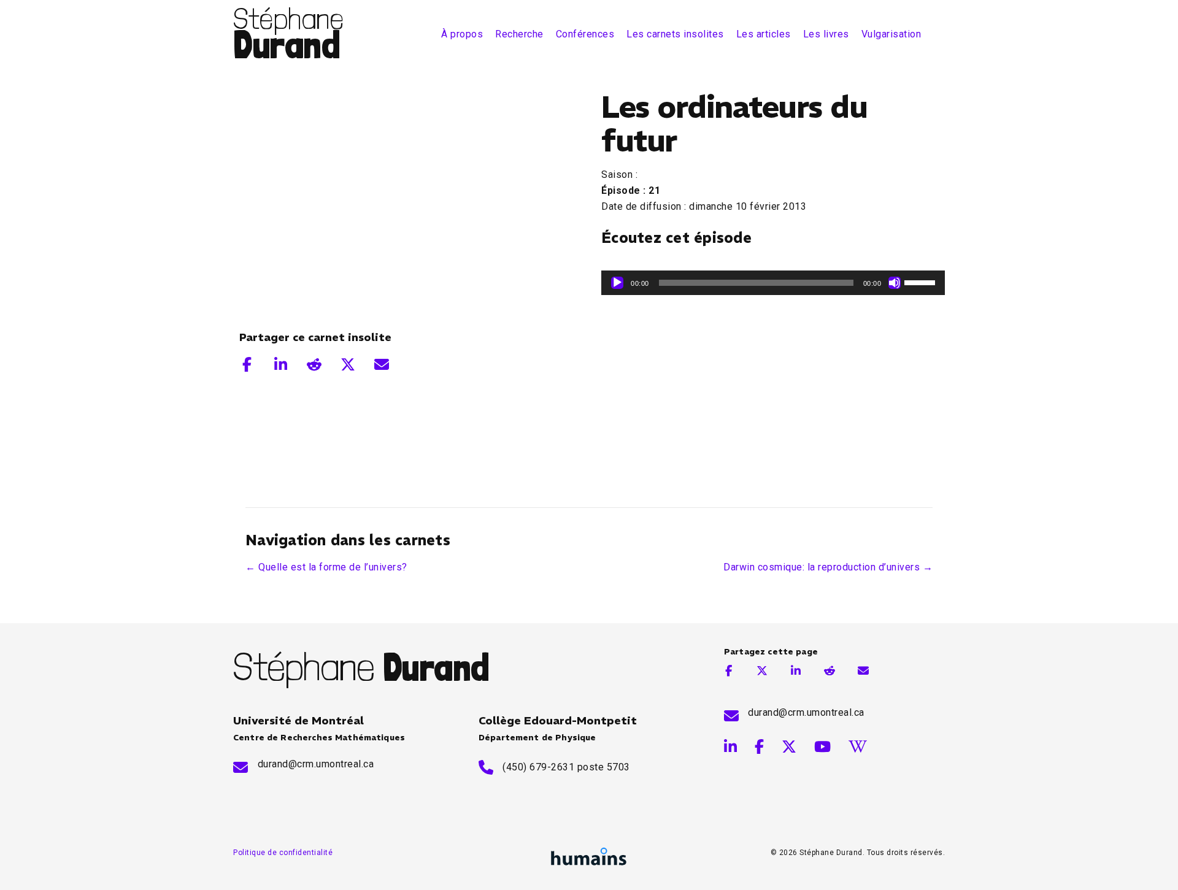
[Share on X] (348, 364)
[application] (773, 282)
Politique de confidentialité (283, 852)
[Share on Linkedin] (280, 364)
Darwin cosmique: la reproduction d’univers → (828, 567)
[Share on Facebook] (247, 364)
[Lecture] (617, 283)
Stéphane (288, 18)
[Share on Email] (382, 364)
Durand (286, 44)
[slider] (921, 281)
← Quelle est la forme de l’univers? (326, 567)
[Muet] (894, 283)
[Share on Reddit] (314, 364)
